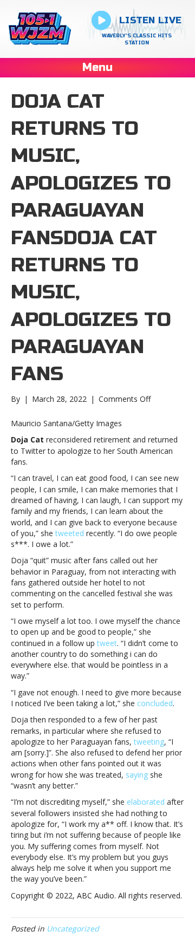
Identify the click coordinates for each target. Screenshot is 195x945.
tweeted (69, 533)
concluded (155, 703)
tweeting (149, 742)
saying (137, 775)
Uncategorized (73, 928)
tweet (107, 643)
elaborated (146, 802)
